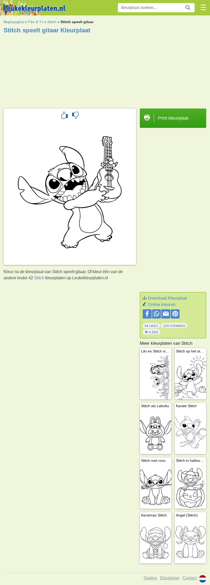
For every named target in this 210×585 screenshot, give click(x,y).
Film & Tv (35, 22)
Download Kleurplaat (167, 298)
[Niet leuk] (75, 116)
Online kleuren (161, 304)
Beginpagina (14, 22)
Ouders (150, 578)
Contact (190, 578)
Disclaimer (170, 578)
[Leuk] (64, 116)
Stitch (51, 22)
